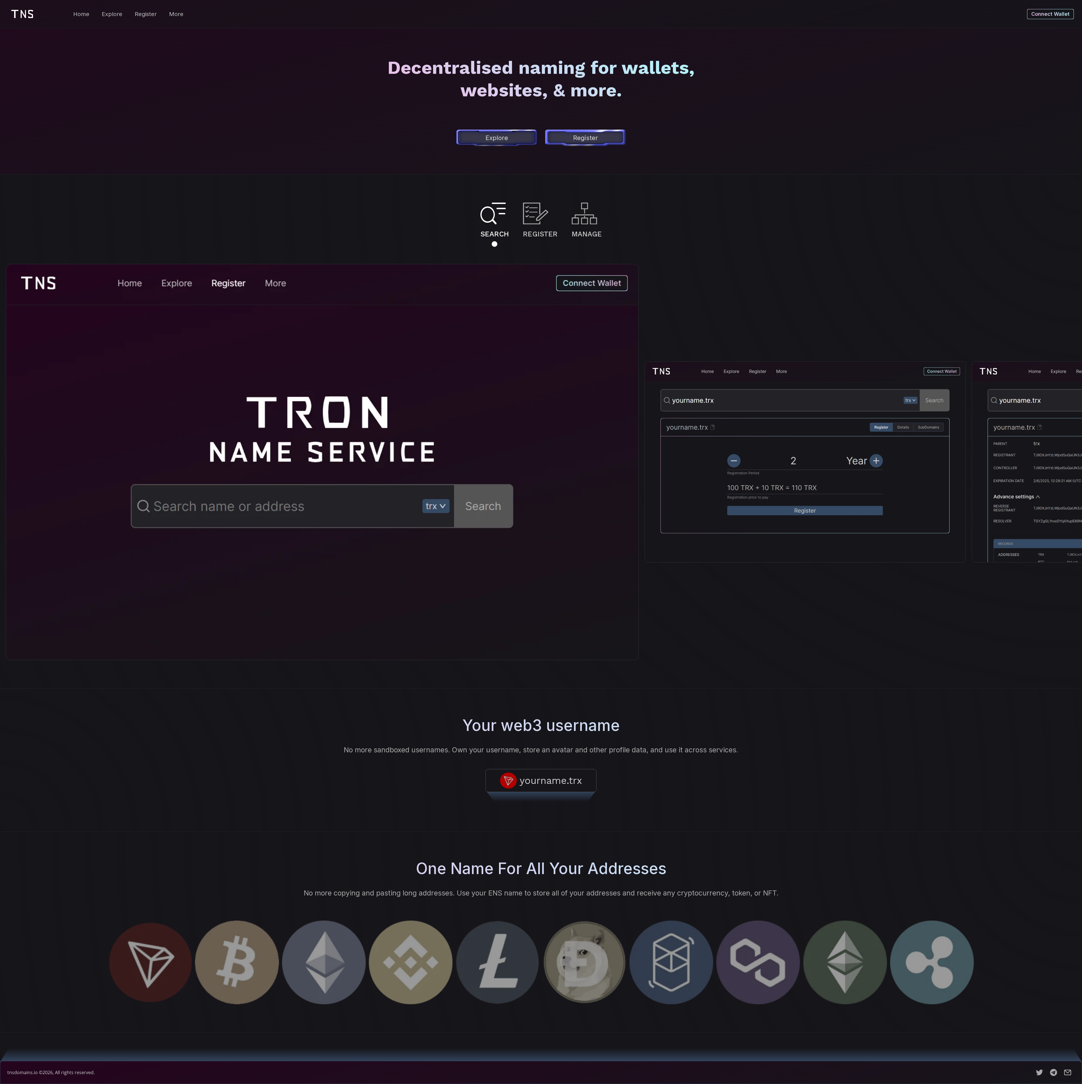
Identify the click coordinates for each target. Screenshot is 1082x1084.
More (176, 14)
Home (81, 14)
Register (146, 14)
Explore (112, 14)
